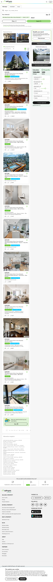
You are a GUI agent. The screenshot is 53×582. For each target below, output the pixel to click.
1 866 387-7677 (37, 497)
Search (38, 21)
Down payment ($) (37, 81)
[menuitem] (16, 498)
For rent (12, 6)
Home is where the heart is (7, 531)
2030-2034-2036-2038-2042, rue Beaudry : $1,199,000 (12, 440)
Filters (13, 21)
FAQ (3, 539)
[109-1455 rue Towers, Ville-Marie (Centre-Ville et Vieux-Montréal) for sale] (16, 294)
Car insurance (5, 551)
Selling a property (7, 495)
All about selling (5, 525)
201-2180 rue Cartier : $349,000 (8, 468)
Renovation (4, 555)
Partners (4, 546)
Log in (50, 1)
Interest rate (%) (36, 86)
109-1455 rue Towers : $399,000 (8, 454)
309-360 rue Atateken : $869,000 (9, 472)
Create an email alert (6, 511)
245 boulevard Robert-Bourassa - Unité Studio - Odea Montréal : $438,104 (14, 453)
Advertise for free (5, 519)
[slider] (43, 79)
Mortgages (4, 553)
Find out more (41, 38)
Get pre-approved (42, 102)
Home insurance (5, 549)
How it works (4, 497)
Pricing (3, 499)
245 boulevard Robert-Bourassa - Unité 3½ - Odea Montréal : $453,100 (13, 451)
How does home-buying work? (8, 507)
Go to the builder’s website (41, 65)
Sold (18, 6)
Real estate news (5, 529)
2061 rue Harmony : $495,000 (8, 458)
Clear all (32, 17)
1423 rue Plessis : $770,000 (7, 442)
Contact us (34, 494)
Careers (3, 541)
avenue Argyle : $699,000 (7, 466)
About (4, 536)
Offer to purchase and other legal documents (11, 513)
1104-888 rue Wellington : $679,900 (9, 471)
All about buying (5, 527)
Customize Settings (12, 578)
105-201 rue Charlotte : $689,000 (9, 467)
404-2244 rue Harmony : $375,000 (9, 461)
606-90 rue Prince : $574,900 (8, 455)
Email (48, 497)
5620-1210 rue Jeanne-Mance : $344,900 (10, 462)
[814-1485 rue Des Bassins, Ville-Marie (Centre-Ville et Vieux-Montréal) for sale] (16, 61)
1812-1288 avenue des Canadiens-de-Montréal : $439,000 (13, 459)
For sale (4, 6)
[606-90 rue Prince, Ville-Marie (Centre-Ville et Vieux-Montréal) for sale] (16, 327)
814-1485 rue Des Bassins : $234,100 (9, 441)
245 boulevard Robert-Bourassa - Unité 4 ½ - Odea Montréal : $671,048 (14, 447)
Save (15, 424)
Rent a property (6, 517)
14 (27, 430)
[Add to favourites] (27, 72)
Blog (3, 522)
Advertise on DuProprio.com (8, 543)
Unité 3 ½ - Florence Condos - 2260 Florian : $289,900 (12, 457)
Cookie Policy (44, 575)
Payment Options (5, 501)
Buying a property (7, 505)
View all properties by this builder (41, 62)
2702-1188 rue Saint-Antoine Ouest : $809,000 (11, 470)
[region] (26, 574)
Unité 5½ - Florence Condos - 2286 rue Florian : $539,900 (13, 445)
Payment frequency (37, 95)
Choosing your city (6, 533)
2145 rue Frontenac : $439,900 (8, 463)
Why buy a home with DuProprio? (9, 509)
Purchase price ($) (37, 77)
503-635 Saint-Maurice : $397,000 (9, 474)
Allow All (22, 578)
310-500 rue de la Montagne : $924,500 (10, 444)
